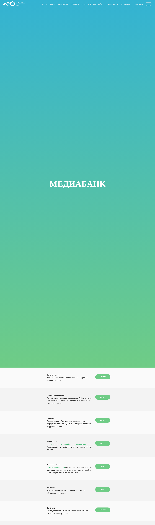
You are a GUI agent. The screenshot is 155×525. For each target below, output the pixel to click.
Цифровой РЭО (99, 4)
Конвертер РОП (62, 4)
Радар (52, 4)
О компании (139, 4)
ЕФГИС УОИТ (86, 4)
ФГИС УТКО (75, 4)
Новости (45, 4)
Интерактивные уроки (56, 467)
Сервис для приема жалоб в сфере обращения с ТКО (69, 444)
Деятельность (113, 4)
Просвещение (126, 4)
